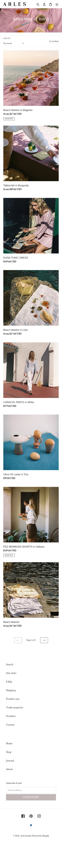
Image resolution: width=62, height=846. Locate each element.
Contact (10, 724)
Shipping (11, 690)
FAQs (9, 681)
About (9, 769)
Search (9, 664)
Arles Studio (25, 835)
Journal (10, 760)
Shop (8, 752)
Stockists (10, 716)
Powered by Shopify (40, 835)
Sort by (7, 38)
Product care (13, 699)
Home (9, 743)
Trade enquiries (14, 707)
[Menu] (57, 4)
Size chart (11, 673)
